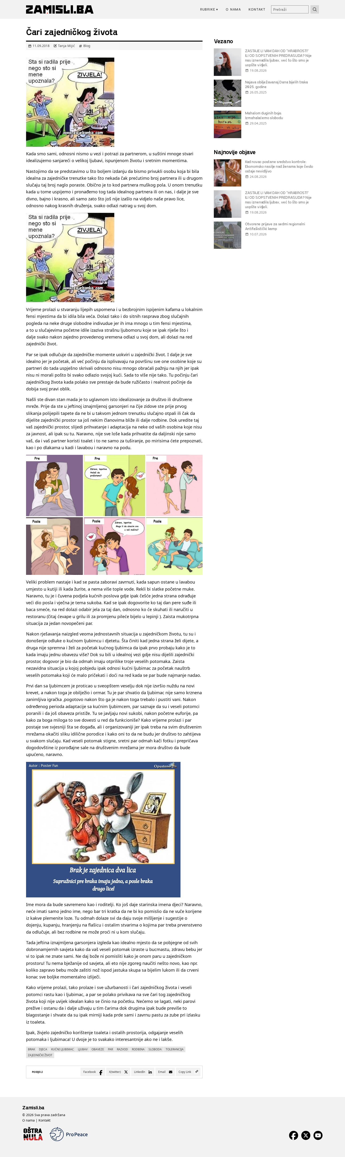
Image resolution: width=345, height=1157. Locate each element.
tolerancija (175, 1049)
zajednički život (40, 1055)
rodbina (138, 1049)
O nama (233, 9)
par (110, 1049)
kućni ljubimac (62, 1049)
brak (31, 1049)
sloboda (155, 1049)
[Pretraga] (314, 9)
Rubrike (209, 9)
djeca (43, 1049)
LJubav (83, 1049)
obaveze (98, 1049)
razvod (122, 1049)
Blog (86, 45)
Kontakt (257, 9)
